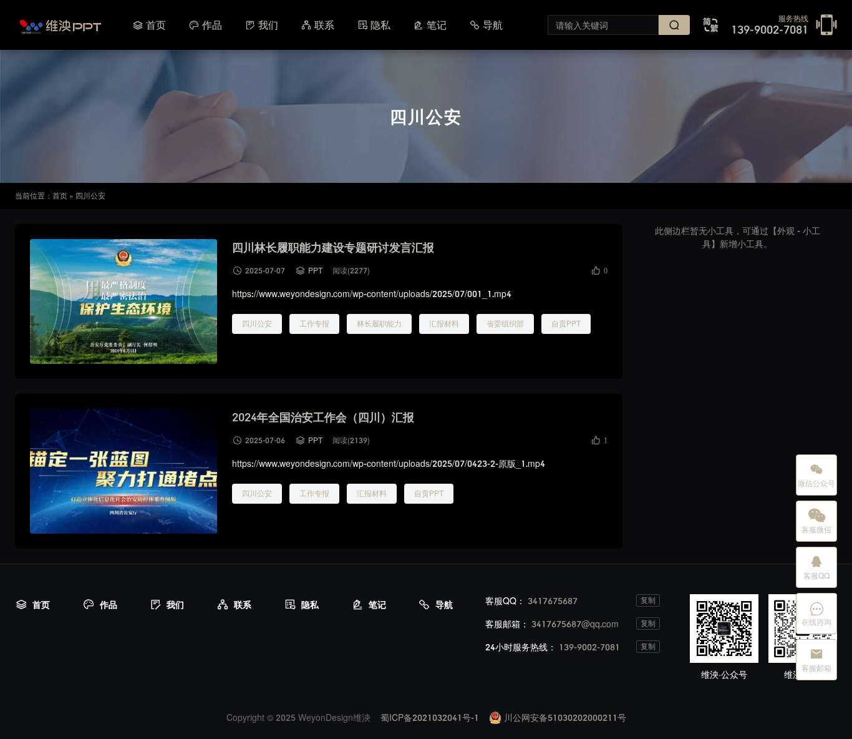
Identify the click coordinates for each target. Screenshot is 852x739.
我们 (261, 25)
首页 (149, 25)
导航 (486, 25)
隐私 (373, 25)
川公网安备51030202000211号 (563, 717)
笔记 (430, 25)
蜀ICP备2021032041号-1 (429, 717)
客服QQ (816, 567)
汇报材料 (444, 323)
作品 (205, 25)
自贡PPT (566, 323)
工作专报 (314, 323)
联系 (317, 25)
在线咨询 (816, 613)
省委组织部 (505, 323)
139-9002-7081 (769, 25)
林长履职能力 (379, 323)
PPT (315, 270)
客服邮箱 (816, 660)
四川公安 (257, 323)
